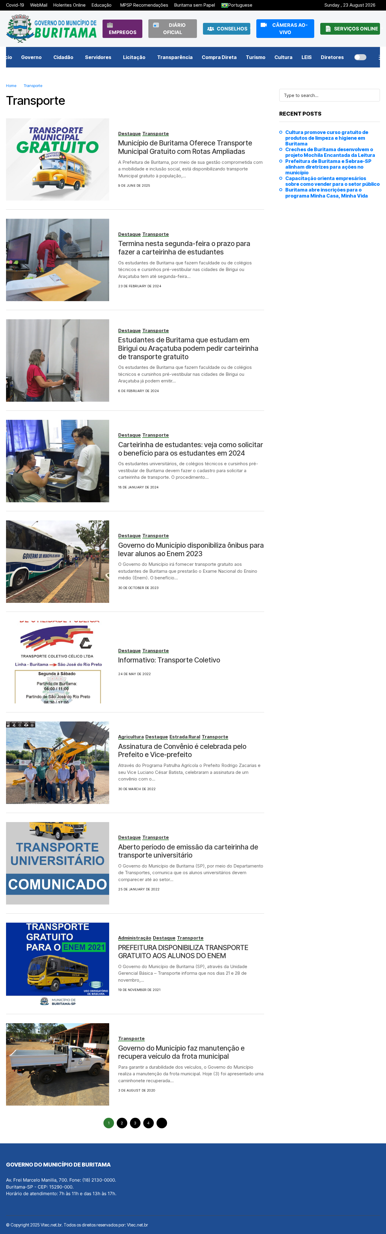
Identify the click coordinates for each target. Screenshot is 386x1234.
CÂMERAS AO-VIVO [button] (290, 28)
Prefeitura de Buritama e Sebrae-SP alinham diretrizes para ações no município (328, 167)
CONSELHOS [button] (232, 29)
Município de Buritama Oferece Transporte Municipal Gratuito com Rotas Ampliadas (185, 147)
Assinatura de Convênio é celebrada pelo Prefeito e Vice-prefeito (182, 750)
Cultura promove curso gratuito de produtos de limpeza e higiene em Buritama (326, 138)
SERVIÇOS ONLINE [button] (356, 29)
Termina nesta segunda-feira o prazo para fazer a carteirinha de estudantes (184, 247)
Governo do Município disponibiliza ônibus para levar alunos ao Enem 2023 (191, 549)
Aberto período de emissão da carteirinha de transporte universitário (188, 851)
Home (11, 85)
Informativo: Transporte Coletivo (169, 660)
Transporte (33, 85)
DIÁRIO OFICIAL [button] (174, 28)
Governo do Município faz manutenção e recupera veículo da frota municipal (181, 1052)
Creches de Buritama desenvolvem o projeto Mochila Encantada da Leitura (330, 152)
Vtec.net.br (137, 1224)
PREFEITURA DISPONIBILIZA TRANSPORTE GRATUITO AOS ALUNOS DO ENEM (183, 951)
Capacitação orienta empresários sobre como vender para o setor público (332, 181)
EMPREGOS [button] (122, 32)
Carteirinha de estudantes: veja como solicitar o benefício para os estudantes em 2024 (190, 449)
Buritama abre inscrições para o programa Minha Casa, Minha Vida (326, 192)
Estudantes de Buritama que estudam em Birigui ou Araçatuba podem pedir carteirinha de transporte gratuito (188, 348)
